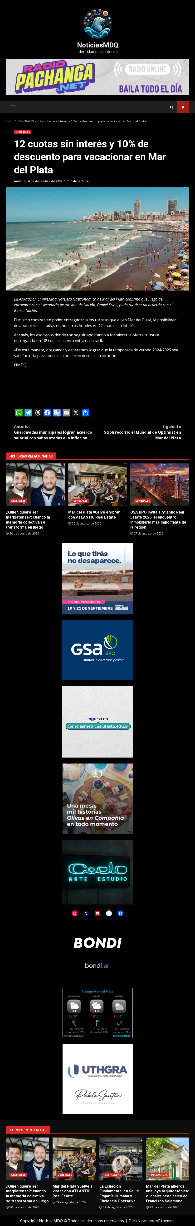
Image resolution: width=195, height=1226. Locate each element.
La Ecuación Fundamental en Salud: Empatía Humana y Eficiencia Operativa (120, 1159)
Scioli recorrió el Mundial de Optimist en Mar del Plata (142, 432)
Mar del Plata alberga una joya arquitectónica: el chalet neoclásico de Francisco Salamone (167, 1159)
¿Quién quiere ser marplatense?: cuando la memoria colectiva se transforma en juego (35, 484)
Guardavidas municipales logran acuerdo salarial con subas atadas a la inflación (53, 432)
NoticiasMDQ (97, 45)
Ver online (183, 107)
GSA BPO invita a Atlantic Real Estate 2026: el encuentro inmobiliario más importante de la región (159, 484)
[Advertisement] (97, 76)
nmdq (18, 181)
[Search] (171, 107)
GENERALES (22, 132)
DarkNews (138, 1220)
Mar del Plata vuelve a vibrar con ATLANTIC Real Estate (97, 484)
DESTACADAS (112, 1174)
